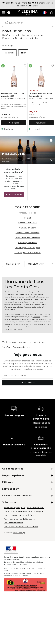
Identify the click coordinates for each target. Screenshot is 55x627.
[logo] (27, 13)
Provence (41, 292)
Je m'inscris (27, 382)
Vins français (40, 342)
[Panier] (51, 12)
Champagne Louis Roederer (28, 252)
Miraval (27, 218)
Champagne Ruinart (27, 242)
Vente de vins (9, 342)
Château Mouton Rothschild (27, 238)
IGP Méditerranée (14, 98)
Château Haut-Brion (27, 223)
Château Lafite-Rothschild (27, 233)
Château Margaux (27, 213)
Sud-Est (4, 98)
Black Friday (19, 532)
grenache (36, 317)
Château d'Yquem (27, 228)
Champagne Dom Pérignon (27, 248)
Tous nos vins (24, 342)
